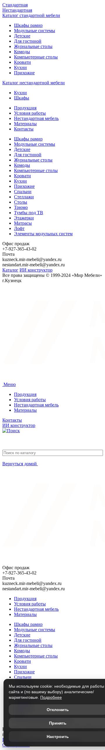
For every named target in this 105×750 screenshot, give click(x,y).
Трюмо (21, 207)
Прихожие (24, 72)
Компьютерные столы (36, 56)
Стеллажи (24, 196)
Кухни (20, 67)
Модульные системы (34, 30)
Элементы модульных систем (43, 233)
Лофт (19, 228)
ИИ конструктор (36, 269)
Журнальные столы (33, 46)
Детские (22, 35)
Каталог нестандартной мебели (33, 82)
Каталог (10, 269)
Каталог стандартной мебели (31, 15)
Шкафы (21, 97)
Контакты (24, 128)
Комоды (22, 51)
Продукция (25, 107)
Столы (20, 202)
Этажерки (24, 217)
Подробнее (51, 697)
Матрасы (23, 223)
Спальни (23, 191)
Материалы (25, 123)
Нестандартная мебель (36, 118)
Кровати (22, 62)
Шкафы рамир (28, 25)
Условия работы (30, 113)
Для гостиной (27, 41)
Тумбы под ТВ (28, 212)
